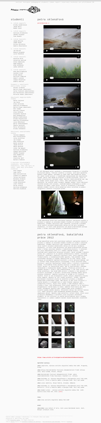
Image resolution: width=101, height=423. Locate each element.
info (60, 391)
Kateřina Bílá (18, 58)
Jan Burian (17, 50)
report (57, 2)
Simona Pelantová (19, 80)
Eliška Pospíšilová (20, 119)
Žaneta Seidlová (19, 125)
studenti (45, 2)
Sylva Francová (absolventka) (23, 91)
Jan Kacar (16, 102)
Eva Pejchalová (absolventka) (23, 92)
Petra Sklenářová (19, 127)
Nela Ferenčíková (19, 136)
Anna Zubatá (17, 170)
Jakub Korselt (18, 145)
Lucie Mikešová (18, 54)
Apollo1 (13, 421)
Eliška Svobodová (19, 128)
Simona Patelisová (19, 151)
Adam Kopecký (17, 63)
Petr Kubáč (17, 109)
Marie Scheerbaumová (20, 123)
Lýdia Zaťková (18, 67)
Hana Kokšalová (18, 141)
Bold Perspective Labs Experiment (51, 421)
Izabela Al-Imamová (20, 175)
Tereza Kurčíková (19, 177)
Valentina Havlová (19, 60)
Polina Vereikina (19, 44)
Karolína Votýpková (20, 187)
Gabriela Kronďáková (20, 105)
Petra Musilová (18, 180)
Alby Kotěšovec (18, 65)
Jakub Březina (18, 41)
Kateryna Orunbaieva (20, 33)
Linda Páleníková (19, 182)
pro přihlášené (85, 2)
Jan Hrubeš (17, 140)
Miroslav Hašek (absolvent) (23, 94)
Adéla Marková (18, 146)
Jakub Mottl (17, 26)
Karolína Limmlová (19, 76)
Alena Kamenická (19, 62)
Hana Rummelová (18, 155)
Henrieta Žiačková (19, 189)
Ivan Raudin (17, 36)
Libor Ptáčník (18, 184)
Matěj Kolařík (18, 143)
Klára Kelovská (18, 104)
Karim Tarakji (18, 185)
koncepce (26, 2)
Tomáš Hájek (17, 42)
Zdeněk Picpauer (19, 34)
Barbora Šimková (19, 160)
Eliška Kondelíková (20, 25)
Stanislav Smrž (18, 158)
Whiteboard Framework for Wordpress (31, 421)
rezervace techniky (69, 2)
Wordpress (69, 421)
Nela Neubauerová (19, 115)
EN (93, 2)
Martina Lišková (19, 110)
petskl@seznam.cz (43, 23)
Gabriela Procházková (20, 120)
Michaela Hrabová (19, 179)
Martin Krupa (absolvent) (22, 89)
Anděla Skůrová (18, 81)
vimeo (52, 2)
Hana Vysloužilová (19, 174)
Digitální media (15, 420)
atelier (19, 2)
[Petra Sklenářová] (43, 307)
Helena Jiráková (19, 87)
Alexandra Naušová (19, 114)
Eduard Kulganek (19, 52)
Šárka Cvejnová (18, 100)
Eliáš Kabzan (17, 75)
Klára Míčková (18, 112)
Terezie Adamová (19, 135)
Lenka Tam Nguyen (19, 148)
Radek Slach (17, 28)
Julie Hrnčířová (19, 138)
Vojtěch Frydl (18, 73)
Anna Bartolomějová (20, 71)
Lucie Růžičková (19, 122)
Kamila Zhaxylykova (20, 46)
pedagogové (35, 2)
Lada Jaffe (17, 172)
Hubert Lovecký (18, 78)
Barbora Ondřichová (20, 117)
